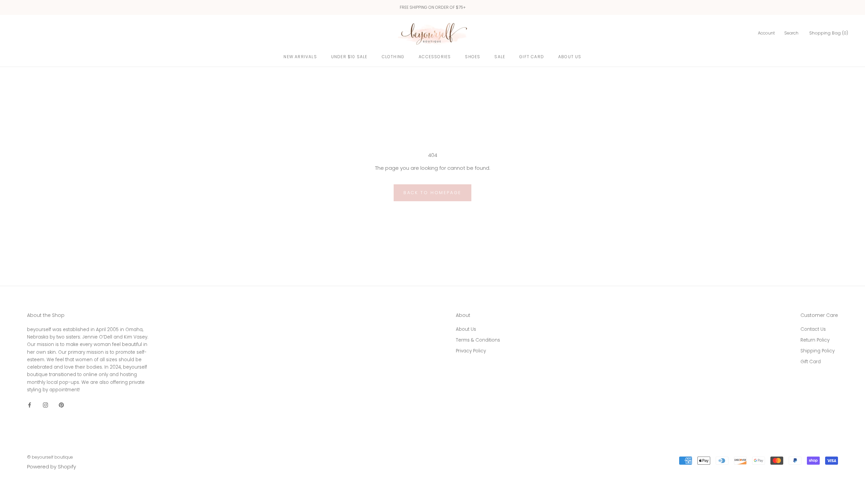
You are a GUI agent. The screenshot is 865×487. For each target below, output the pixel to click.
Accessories (435, 57)
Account (766, 33)
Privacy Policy (471, 351)
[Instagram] (45, 404)
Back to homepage (432, 192)
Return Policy (815, 340)
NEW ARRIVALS (300, 57)
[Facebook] (29, 404)
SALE (499, 57)
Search (791, 33)
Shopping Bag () (828, 33)
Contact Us (813, 329)
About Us (570, 57)
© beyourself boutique (50, 457)
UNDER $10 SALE (349, 57)
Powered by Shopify (51, 466)
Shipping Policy (817, 351)
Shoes (472, 57)
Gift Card (810, 361)
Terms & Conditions (478, 340)
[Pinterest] (61, 404)
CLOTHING (393, 57)
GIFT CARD (531, 57)
